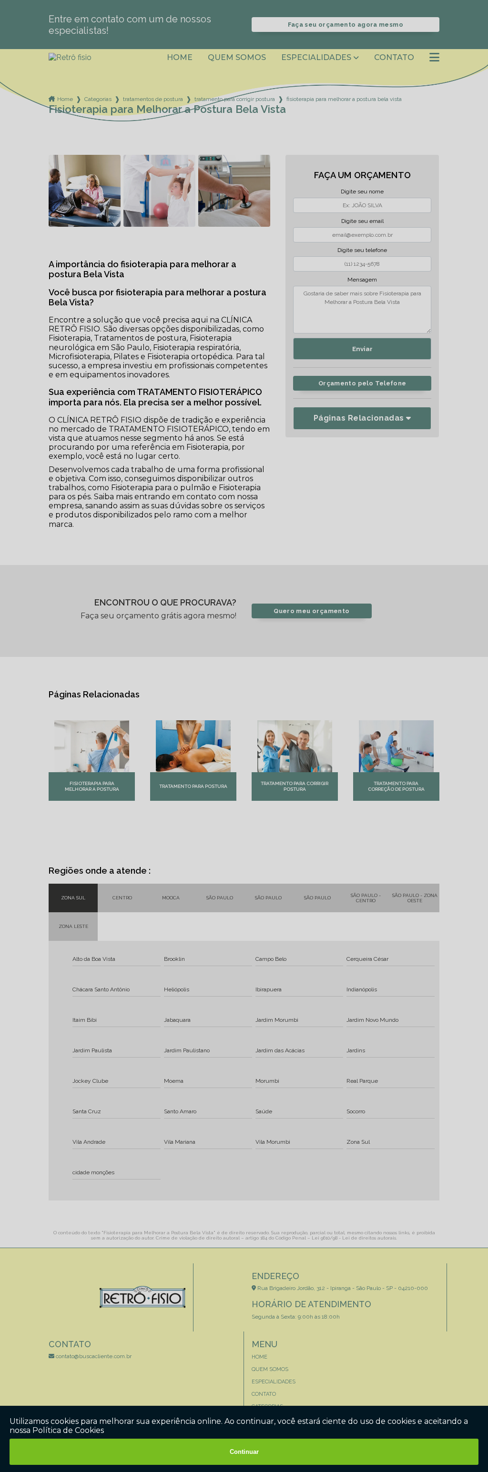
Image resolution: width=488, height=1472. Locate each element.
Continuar (244, 1451)
